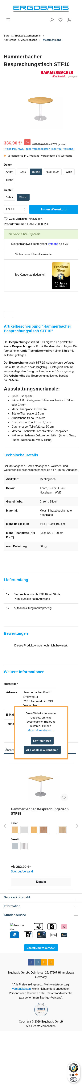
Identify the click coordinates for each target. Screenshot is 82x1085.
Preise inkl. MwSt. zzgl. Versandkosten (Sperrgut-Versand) (39, 148)
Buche (36, 171)
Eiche (9, 179)
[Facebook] (31, 962)
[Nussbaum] (43, 830)
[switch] (73, 1079)
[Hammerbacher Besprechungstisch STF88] (41, 785)
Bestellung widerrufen (41, 947)
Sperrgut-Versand (22, 871)
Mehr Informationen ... (41, 730)
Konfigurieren (42, 740)
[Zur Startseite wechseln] (41, 9)
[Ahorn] (15, 830)
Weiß (69, 171)
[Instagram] (38, 962)
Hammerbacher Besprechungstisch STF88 (40, 811)
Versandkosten (21, 988)
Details (41, 881)
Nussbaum (52, 171)
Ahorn (9, 171)
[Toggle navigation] (8, 315)
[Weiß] (53, 830)
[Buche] (34, 830)
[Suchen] (51, 19)
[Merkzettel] (60, 19)
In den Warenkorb (54, 209)
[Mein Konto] (69, 19)
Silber (9, 197)
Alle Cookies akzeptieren (42, 749)
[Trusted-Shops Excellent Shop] (61, 275)
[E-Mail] (44, 962)
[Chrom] (24, 846)
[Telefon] (51, 962)
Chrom (23, 197)
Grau (23, 171)
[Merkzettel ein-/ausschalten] (64, 797)
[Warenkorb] (76, 18)
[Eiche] (63, 830)
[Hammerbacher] (41, 74)
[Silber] (15, 846)
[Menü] (8, 19)
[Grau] (24, 830)
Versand (53, 243)
